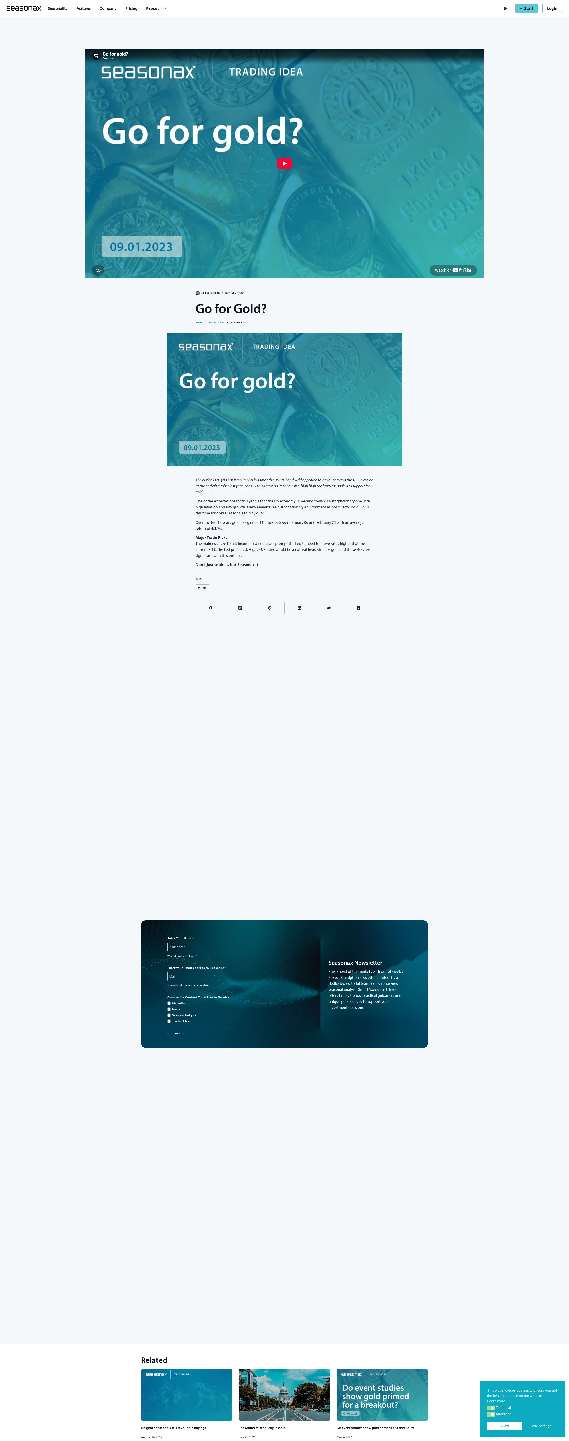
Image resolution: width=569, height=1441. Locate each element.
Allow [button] (504, 1426)
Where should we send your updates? (189, 985)
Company (108, 8)
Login (552, 8)
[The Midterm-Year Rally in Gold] (284, 1395)
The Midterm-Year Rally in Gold (262, 1427)
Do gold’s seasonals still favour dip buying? (173, 1427)
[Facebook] (210, 608)
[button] (491, 1408)
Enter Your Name (179, 938)
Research (154, 8)
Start (528, 8)
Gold (202, 588)
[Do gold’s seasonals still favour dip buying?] (186, 1395)
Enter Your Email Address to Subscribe (195, 968)
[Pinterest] (269, 608)
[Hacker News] (358, 608)
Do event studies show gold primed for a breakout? (375, 1427)
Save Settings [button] (541, 1426)
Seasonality (58, 8)
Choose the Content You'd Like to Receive (198, 997)
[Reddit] (329, 608)
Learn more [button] (496, 1401)
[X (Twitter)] (240, 608)
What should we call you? (182, 956)
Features (83, 8)
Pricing (131, 8)
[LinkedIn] (299, 608)
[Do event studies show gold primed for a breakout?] (382, 1395)
